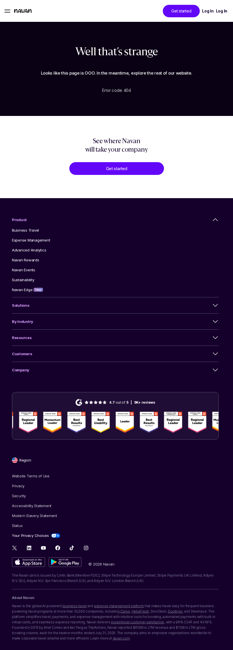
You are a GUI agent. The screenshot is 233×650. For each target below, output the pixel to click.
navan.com (121, 638)
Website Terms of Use (30, 476)
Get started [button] (181, 11)
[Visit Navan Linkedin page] (29, 548)
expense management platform (119, 606)
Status (17, 525)
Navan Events (23, 270)
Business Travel (25, 230)
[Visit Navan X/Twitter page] (15, 549)
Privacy (18, 486)
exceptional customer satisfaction (137, 622)
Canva (125, 611)
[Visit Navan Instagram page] (86, 548)
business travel (75, 606)
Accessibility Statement (31, 505)
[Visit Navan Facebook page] (58, 548)
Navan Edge (26, 289)
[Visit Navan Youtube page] (43, 548)
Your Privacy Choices (30, 535)
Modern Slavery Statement (34, 515)
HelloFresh (140, 611)
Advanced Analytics (29, 250)
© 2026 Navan (101, 564)
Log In (207, 11)
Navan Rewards (25, 260)
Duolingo (175, 611)
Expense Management (31, 240)
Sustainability (23, 280)
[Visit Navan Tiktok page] (72, 548)
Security (19, 496)
